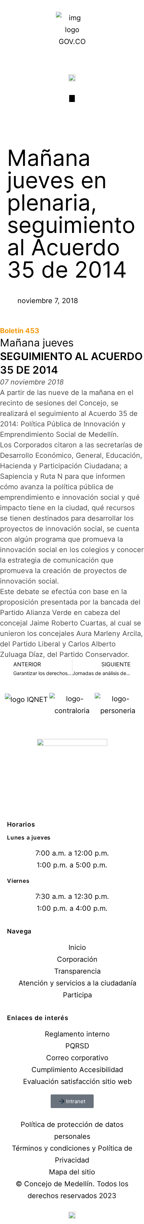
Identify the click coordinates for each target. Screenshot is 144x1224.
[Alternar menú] (72, 98)
